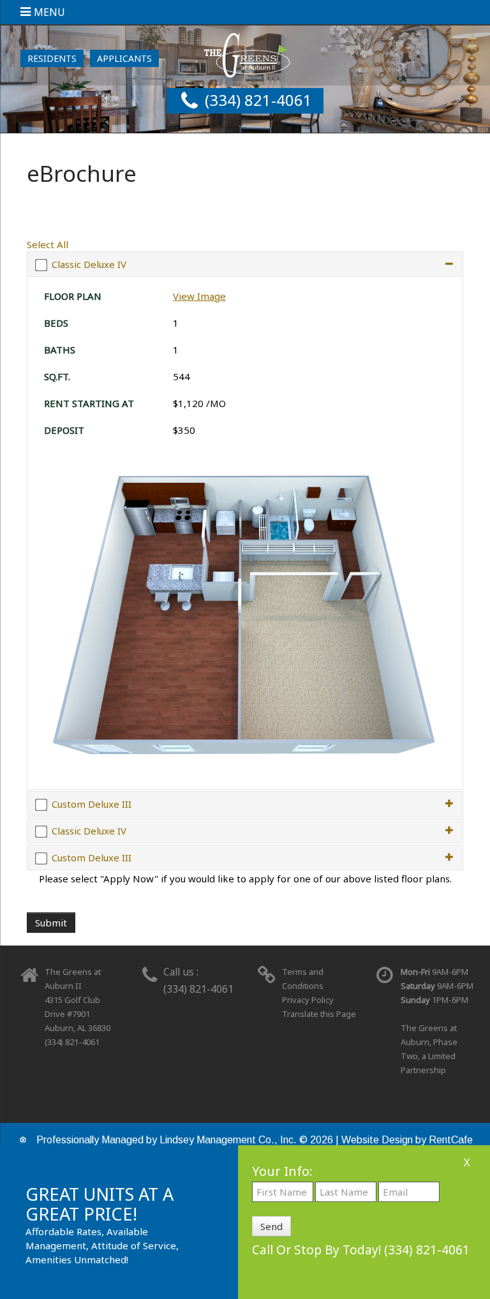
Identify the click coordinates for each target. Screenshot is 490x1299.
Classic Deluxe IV (89, 264)
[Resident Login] (52, 58)
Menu (49, 12)
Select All (47, 244)
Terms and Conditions (302, 978)
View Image (199, 296)
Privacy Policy (308, 1000)
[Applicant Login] (124, 58)
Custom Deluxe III (91, 804)
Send (271, 1226)
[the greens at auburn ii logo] (245, 53)
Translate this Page (319, 1014)
